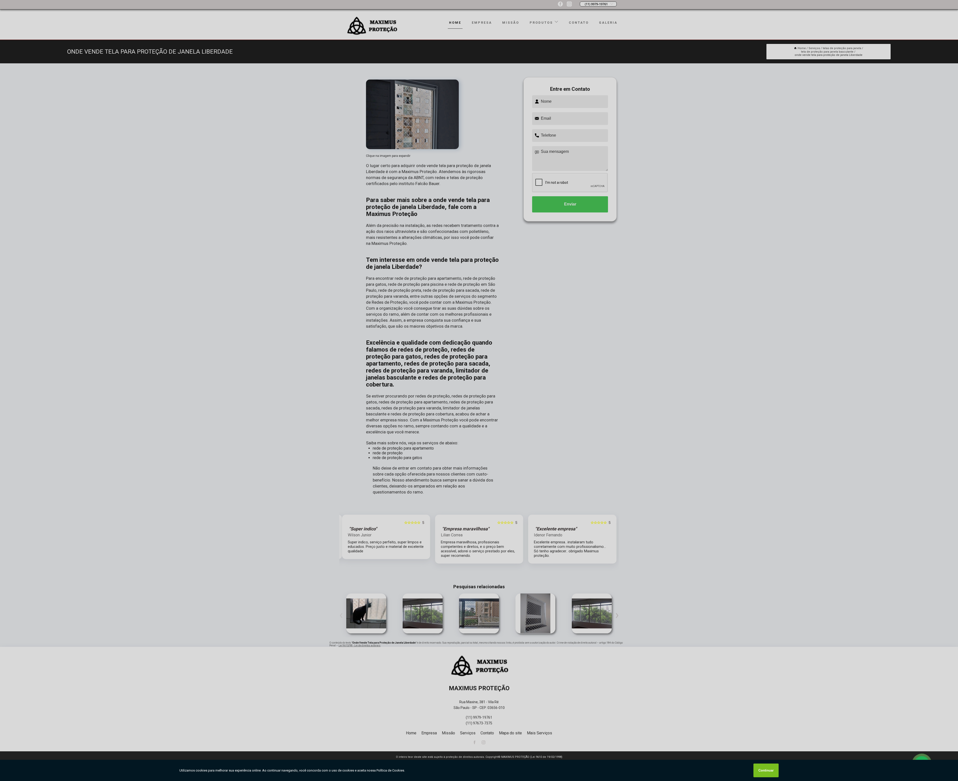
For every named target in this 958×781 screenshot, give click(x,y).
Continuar (766, 770)
